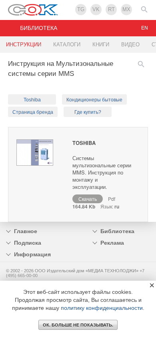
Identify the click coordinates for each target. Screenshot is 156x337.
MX (126, 9)
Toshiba (32, 100)
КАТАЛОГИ (66, 45)
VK (96, 9)
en (144, 28)
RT (111, 9)
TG (80, 9)
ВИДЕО (130, 45)
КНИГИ (100, 45)
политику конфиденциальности (102, 308)
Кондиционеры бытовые (94, 100)
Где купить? (87, 112)
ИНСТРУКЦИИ (23, 45)
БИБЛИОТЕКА (38, 28)
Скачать (87, 198)
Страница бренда (32, 112)
